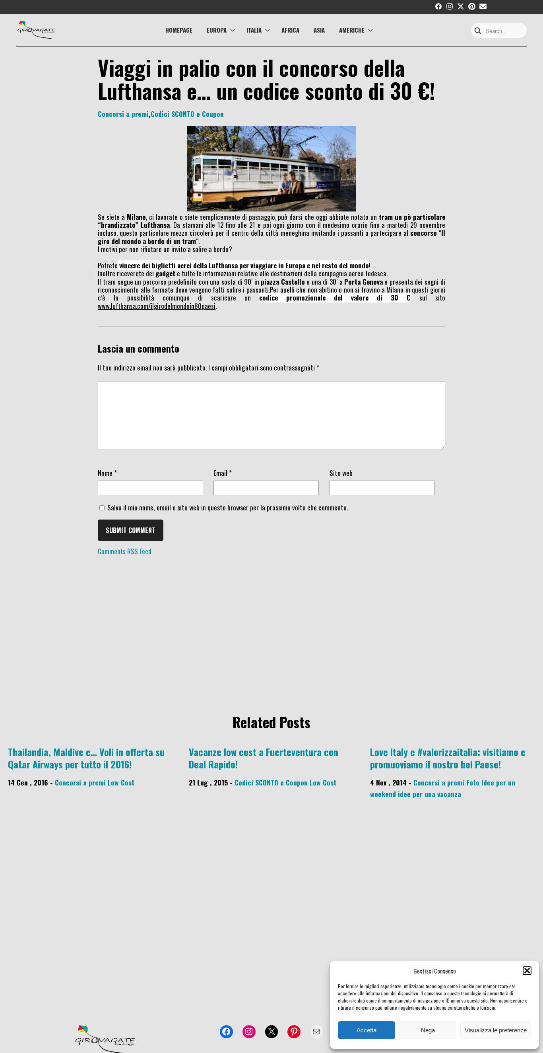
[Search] (478, 31)
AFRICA (290, 29)
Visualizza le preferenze (496, 1030)
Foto (472, 782)
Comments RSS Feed (124, 551)
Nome (107, 472)
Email (222, 472)
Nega (428, 1030)
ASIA (319, 29)
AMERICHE (352, 29)
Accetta (366, 1030)
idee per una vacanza (429, 794)
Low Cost (121, 782)
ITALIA (254, 29)
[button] (527, 971)
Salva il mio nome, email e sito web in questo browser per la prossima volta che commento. (227, 507)
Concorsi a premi (123, 114)
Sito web (341, 472)
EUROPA (217, 29)
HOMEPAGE (178, 29)
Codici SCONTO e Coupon (187, 114)
